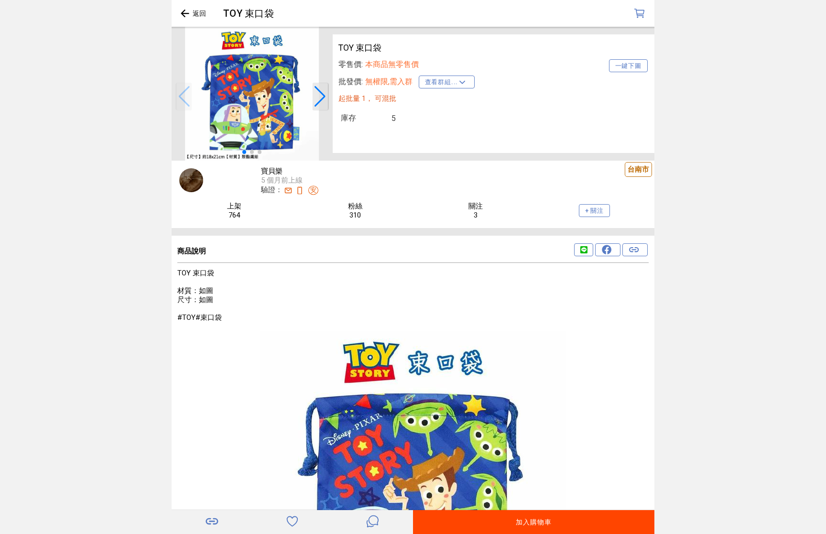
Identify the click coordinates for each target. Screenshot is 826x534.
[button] (184, 96)
